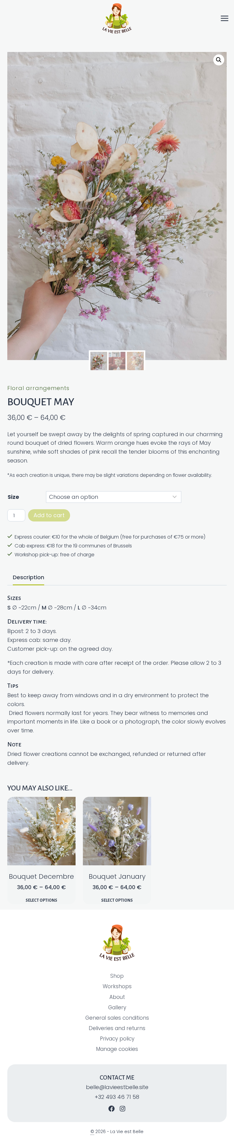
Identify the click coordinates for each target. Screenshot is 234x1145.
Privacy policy (117, 1038)
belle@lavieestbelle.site (117, 1087)
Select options (41, 900)
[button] (218, 59)
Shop (117, 976)
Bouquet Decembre (41, 876)
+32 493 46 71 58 (117, 1097)
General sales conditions (117, 1018)
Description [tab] (28, 577)
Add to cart (49, 515)
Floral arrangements (38, 388)
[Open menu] (227, 18)
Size (13, 497)
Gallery (117, 1007)
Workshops (117, 986)
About (117, 997)
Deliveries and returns (117, 1028)
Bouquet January (117, 876)
